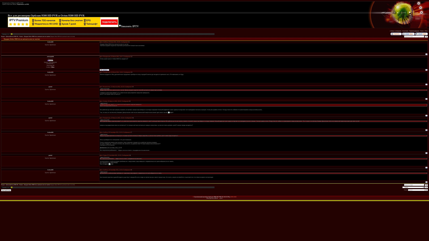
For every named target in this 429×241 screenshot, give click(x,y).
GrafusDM (50, 42)
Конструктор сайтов (212, 198)
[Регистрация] (420, 7)
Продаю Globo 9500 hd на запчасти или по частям (37, 36)
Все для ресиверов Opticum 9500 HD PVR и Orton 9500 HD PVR (46, 15)
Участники (405, 31)
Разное (21, 36)
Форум (3, 36)
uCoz (221, 198)
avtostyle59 (50, 56)
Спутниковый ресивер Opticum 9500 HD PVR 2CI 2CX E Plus (212, 196)
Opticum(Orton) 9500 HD (12, 36)
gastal (50, 86)
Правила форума (414, 31)
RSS (426, 31)
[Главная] (418, 3)
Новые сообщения (396, 31)
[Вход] (421, 12)
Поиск (422, 31)
